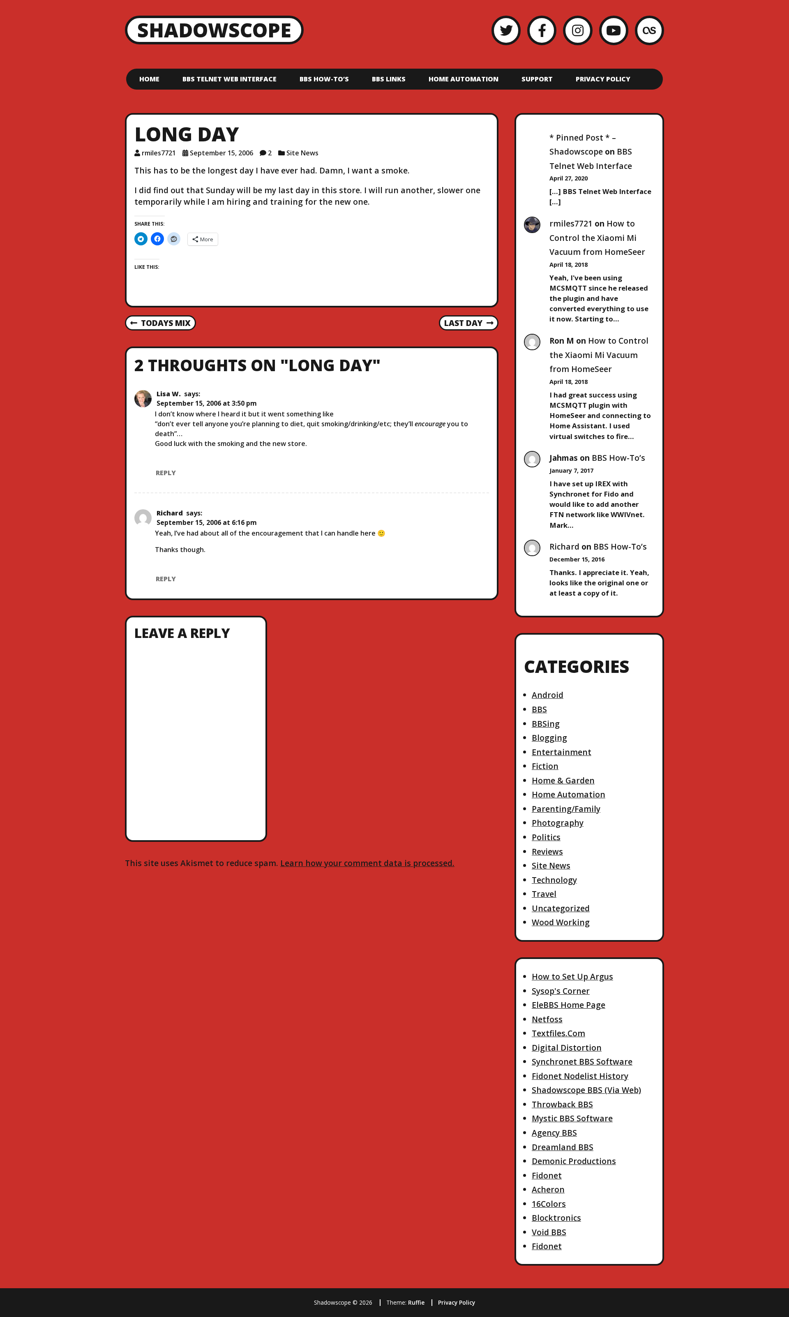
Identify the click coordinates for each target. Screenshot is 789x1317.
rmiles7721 (159, 152)
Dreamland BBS (562, 1147)
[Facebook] (541, 30)
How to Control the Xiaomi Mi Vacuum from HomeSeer (597, 237)
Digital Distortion (567, 1047)
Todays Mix (160, 323)
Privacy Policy (603, 78)
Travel (544, 893)
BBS (539, 709)
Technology (554, 879)
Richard (170, 513)
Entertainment (561, 752)
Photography (558, 822)
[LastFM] (649, 30)
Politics (546, 837)
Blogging (549, 737)
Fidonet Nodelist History (580, 1075)
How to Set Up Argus (572, 976)
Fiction (545, 766)
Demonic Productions (574, 1161)
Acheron (548, 1189)
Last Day (463, 323)
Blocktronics (556, 1217)
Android (547, 694)
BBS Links (389, 78)
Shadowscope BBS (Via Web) (586, 1089)
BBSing (546, 723)
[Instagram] (577, 30)
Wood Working (561, 922)
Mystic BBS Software (572, 1118)
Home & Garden (563, 780)
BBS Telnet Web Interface (229, 78)
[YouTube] (613, 30)
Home (149, 78)
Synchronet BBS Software (582, 1061)
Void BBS (549, 1232)
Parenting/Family (566, 808)
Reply (166, 472)
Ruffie (416, 1302)
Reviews (547, 851)
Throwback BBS (562, 1104)
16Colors (549, 1203)
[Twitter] (506, 30)
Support (537, 78)
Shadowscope (214, 29)
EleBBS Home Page (568, 1004)
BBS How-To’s (324, 78)
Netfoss (547, 1019)
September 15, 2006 (221, 152)
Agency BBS (554, 1132)
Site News (302, 152)
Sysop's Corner (561, 990)
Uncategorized (561, 908)
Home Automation (463, 78)
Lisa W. (169, 393)
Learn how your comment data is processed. (367, 863)
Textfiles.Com (558, 1033)
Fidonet (547, 1175)
